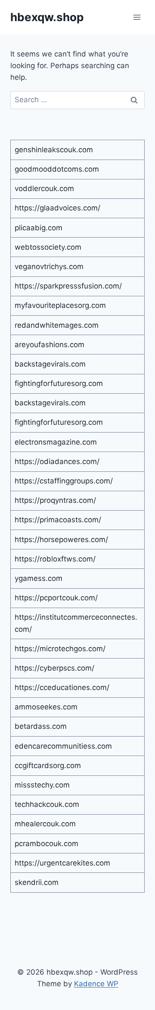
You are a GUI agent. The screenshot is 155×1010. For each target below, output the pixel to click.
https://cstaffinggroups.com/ (64, 481)
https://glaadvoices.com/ (57, 208)
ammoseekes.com (46, 707)
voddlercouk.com (44, 188)
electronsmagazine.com (56, 442)
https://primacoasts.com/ (58, 519)
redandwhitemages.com (57, 325)
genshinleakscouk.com (54, 149)
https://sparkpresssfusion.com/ (68, 286)
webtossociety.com (48, 247)
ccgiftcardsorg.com (48, 765)
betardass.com (41, 726)
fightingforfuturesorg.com (59, 383)
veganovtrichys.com (49, 266)
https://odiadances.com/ (57, 461)
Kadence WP (96, 983)
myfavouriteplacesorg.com (60, 305)
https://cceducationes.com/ (62, 687)
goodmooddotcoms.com (57, 169)
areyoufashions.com (49, 344)
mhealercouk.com (45, 823)
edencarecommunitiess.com (63, 746)
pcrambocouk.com (46, 843)
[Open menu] (137, 17)
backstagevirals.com (50, 364)
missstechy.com (42, 785)
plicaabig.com (38, 227)
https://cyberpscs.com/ (54, 668)
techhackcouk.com (47, 804)
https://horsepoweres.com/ (61, 539)
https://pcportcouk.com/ (56, 597)
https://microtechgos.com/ (60, 648)
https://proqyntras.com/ (55, 500)
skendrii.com (37, 882)
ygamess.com (38, 578)
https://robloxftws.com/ (55, 559)
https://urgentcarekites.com (62, 863)
